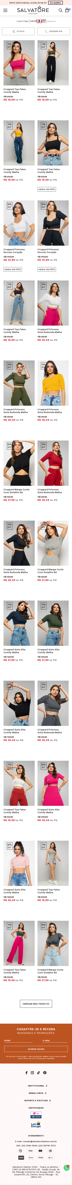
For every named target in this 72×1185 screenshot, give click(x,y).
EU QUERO (55, 3)
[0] (67, 10)
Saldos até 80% (47, 189)
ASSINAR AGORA (36, 1049)
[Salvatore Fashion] (33, 13)
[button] (66, 1168)
